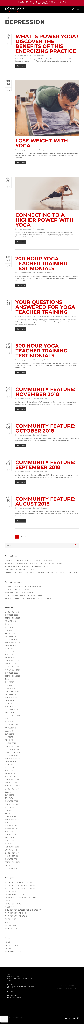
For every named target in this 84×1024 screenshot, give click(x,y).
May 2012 (9, 844)
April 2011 (9, 865)
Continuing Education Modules (20, 898)
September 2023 (12, 676)
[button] (78, 9)
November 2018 (12, 752)
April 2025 (10, 633)
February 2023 (12, 691)
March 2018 (10, 777)
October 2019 (11, 725)
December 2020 (12, 716)
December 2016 (12, 789)
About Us (10, 974)
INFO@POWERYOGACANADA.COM (65, 988)
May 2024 (9, 655)
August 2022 (10, 700)
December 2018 (12, 749)
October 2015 (11, 801)
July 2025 (9, 624)
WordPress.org (13, 951)
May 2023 (9, 685)
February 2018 (12, 780)
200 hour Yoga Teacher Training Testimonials (41, 263)
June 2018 (9, 768)
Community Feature (40, 398)
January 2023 (11, 694)
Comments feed (12, 948)
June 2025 (9, 627)
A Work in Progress (32, 596)
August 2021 (10, 713)
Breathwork (11, 892)
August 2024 (11, 646)
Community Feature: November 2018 (45, 391)
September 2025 (12, 618)
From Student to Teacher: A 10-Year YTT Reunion (28, 560)
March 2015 (10, 816)
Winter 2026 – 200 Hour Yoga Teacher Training (20, 983)
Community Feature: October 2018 (45, 428)
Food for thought (39, 55)
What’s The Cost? (13, 976)
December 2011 (12, 853)
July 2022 (9, 703)
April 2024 (10, 658)
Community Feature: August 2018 (45, 501)
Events (8, 901)
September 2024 (12, 642)
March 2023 (10, 688)
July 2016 (9, 792)
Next (27, 537)
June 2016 (9, 795)
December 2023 (12, 667)
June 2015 (9, 807)
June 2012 (9, 841)
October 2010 (11, 868)
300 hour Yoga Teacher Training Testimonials (41, 351)
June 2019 (9, 734)
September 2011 (12, 862)
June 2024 (9, 652)
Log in (8, 942)
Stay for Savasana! (32, 586)
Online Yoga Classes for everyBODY (23, 910)
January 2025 (11, 636)
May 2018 (9, 771)
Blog (8, 993)
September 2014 (12, 819)
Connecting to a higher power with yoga (44, 220)
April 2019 (10, 740)
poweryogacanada (24, 55)
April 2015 (9, 813)
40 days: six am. (22, 589)
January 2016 (11, 798)
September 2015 (12, 804)
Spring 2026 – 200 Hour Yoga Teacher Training (20, 987)
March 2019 (10, 743)
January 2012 (11, 850)
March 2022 (10, 707)
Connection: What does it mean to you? (31, 599)
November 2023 (12, 670)
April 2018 (10, 774)
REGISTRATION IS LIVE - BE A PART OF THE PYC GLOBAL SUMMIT (42, 3)
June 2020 (9, 719)
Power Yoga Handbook (16, 916)
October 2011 (11, 859)
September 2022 (12, 697)
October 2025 (11, 615)
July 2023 (9, 679)
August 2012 (10, 838)
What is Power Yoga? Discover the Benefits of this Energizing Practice (46, 43)
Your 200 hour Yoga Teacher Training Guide (27, 566)
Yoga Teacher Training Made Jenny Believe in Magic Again (33, 563)
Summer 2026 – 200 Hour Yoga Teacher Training (21, 990)
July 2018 (9, 765)
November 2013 (12, 829)
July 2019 (9, 731)
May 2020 (9, 722)
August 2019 (10, 728)
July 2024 (9, 649)
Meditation (10, 907)
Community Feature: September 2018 (45, 464)
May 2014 (9, 822)
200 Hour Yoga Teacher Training (65, 316)
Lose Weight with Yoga (41, 143)
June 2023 (9, 682)
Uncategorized (12, 925)
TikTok (8, 922)
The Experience (12, 995)
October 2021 (11, 710)
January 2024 (11, 664)
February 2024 (12, 661)
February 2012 (12, 847)
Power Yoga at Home (15, 913)
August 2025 (10, 621)
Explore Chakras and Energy (19, 569)
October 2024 (11, 639)
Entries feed (11, 945)
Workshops (11, 928)
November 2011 (12, 856)
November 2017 (12, 786)
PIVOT (8, 981)
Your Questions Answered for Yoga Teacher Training (45, 307)
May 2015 (9, 810)
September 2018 (12, 758)
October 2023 (11, 673)
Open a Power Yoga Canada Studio (19, 978)
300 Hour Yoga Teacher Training (44, 360)
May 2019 (9, 737)
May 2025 (9, 630)
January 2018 (11, 783)
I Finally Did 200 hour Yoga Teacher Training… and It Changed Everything (41, 572)
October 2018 (11, 755)
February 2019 (12, 746)
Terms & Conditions (14, 998)
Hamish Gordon (13, 586)
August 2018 (10, 761)
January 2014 (11, 826)
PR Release (10, 919)
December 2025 (12, 612)
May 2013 (9, 832)
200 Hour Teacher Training (42, 273)
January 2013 (11, 835)
